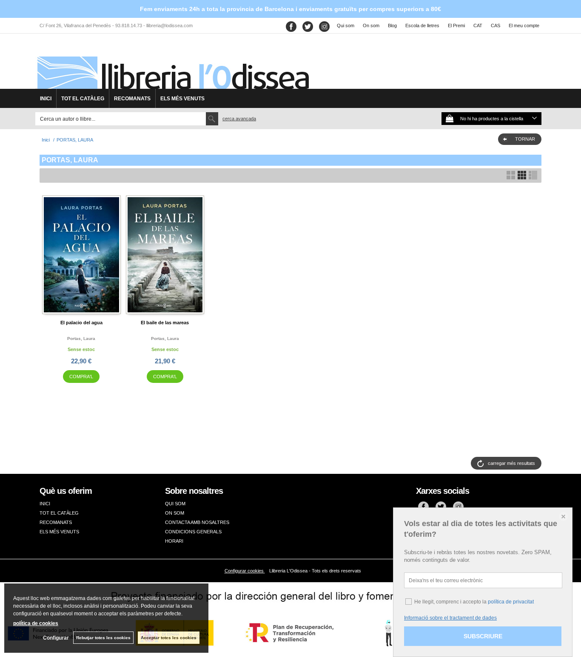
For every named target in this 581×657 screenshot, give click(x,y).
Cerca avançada (239, 118)
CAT (477, 25)
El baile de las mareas (165, 322)
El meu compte (524, 25)
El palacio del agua (81, 322)
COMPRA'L (81, 376)
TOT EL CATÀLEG (82, 99)
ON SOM (174, 512)
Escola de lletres (422, 25)
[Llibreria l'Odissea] (172, 64)
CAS (495, 25)
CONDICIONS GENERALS (193, 531)
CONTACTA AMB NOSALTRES (197, 522)
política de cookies (35, 623)
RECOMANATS (132, 99)
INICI (45, 99)
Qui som (345, 25)
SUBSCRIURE (483, 636)
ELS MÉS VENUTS (182, 99)
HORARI (174, 541)
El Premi (456, 25)
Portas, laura (81, 338)
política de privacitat (511, 602)
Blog (392, 25)
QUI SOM (175, 503)
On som (371, 25)
